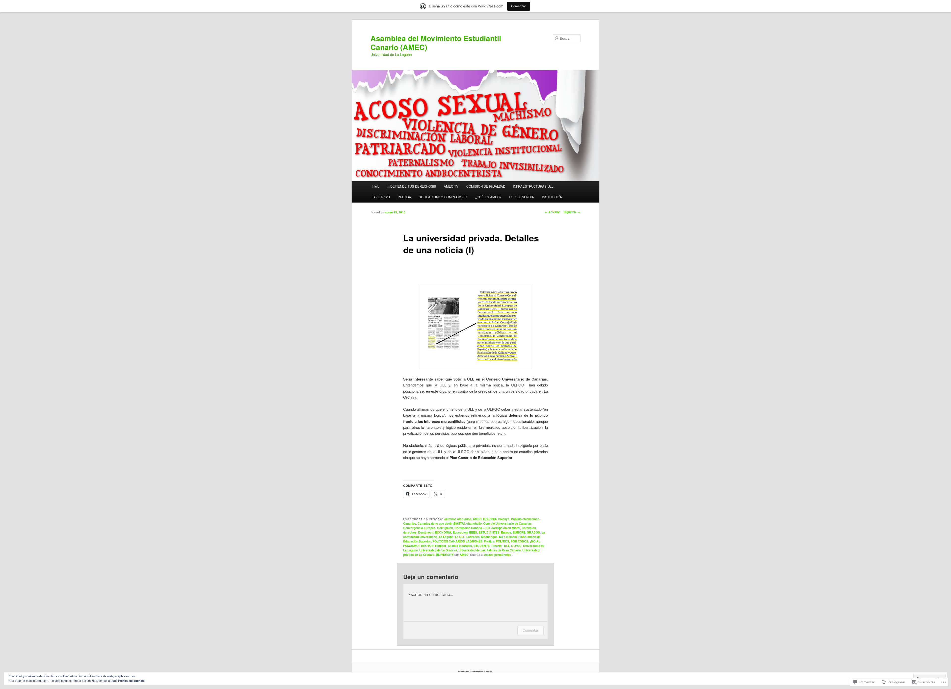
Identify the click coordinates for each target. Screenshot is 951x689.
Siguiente (572, 212)
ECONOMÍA (443, 532)
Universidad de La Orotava (438, 550)
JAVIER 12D (381, 197)
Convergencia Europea (419, 528)
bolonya (503, 519)
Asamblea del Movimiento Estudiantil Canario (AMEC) (435, 42)
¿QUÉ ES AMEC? (488, 197)
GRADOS (533, 532)
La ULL (460, 537)
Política (489, 541)
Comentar (530, 630)
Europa (506, 532)
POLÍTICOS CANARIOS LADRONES (457, 541)
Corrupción (445, 528)
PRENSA (404, 197)
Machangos (489, 537)
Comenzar (518, 6)
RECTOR (427, 545)
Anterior (552, 212)
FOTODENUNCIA (521, 197)
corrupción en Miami (505, 528)
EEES (473, 532)
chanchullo (474, 523)
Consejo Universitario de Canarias (507, 523)
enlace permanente (497, 554)
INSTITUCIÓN (552, 197)
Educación (460, 532)
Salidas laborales (460, 545)
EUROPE (519, 532)
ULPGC (516, 545)
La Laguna (446, 537)
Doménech (425, 532)
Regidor (440, 545)
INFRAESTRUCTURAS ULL (533, 186)
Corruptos (529, 528)
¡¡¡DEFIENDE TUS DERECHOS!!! (411, 186)
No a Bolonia (508, 537)
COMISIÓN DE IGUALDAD (485, 186)
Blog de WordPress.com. (475, 671)
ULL (507, 545)
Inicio (375, 186)
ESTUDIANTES (489, 532)
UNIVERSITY (445, 554)
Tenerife (496, 545)
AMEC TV (451, 186)
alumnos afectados (457, 519)
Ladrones (473, 537)
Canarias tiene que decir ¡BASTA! (441, 523)
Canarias (409, 523)
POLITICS (502, 541)
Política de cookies (131, 680)
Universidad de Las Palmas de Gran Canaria (489, 550)
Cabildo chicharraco (525, 519)
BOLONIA (490, 519)
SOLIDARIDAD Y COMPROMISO (443, 197)
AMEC (477, 519)
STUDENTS (482, 545)
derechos (410, 532)
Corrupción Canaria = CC (472, 528)
